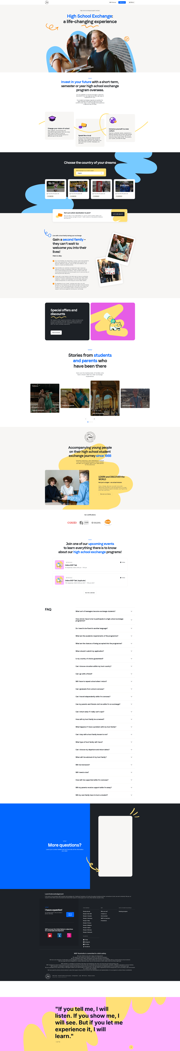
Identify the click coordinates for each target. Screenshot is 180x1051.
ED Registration (75, 975)
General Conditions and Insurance (64, 975)
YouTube (87, 944)
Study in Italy (86, 920)
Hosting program (123, 911)
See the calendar (90, 592)
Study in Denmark (87, 932)
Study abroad (86, 911)
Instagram (87, 942)
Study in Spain (87, 927)
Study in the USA (87, 913)
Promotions (104, 920)
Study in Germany (87, 918)
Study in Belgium (87, 925)
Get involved (104, 916)
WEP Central (54, 975)
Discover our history (105, 494)
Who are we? (104, 911)
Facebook (87, 946)
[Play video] (90, 50)
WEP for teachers (105, 918)
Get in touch (70, 914)
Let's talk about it (118, 214)
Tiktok (86, 939)
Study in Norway (87, 929)
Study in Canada (87, 916)
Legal (80, 975)
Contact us (104, 913)
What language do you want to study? (85, 170)
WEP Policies (112, 2)
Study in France (87, 923)
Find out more (56, 332)
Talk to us (122, 2)
